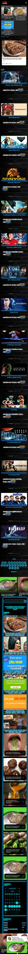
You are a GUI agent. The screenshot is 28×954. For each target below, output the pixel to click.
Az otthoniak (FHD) (14, 474)
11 (1, 565)
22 (12, 568)
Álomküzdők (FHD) (14, 117)
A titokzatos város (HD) (14, 344)
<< (5, 888)
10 (25, 562)
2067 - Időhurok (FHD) (14, 280)
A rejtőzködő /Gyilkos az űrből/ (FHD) (14, 215)
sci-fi (16, 98)
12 (4, 565)
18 (20, 565)
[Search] (25, 601)
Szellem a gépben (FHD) (14, 377)
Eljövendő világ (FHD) (14, 182)
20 (25, 565)
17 (17, 565)
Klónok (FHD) (14, 312)
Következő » (14, 571)
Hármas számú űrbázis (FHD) (14, 85)
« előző (14, 559)
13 (7, 565)
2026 (12, 891)
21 (9, 568)
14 (9, 565)
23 (15, 568)
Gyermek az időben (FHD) (14, 247)
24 (17, 568)
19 (23, 565)
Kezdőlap (3, 36)
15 (12, 565)
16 (15, 565)
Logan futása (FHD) (14, 150)
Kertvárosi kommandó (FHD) (14, 507)
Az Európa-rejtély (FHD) (14, 442)
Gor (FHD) (14, 409)
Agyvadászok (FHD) (14, 539)
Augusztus (12, 888)
